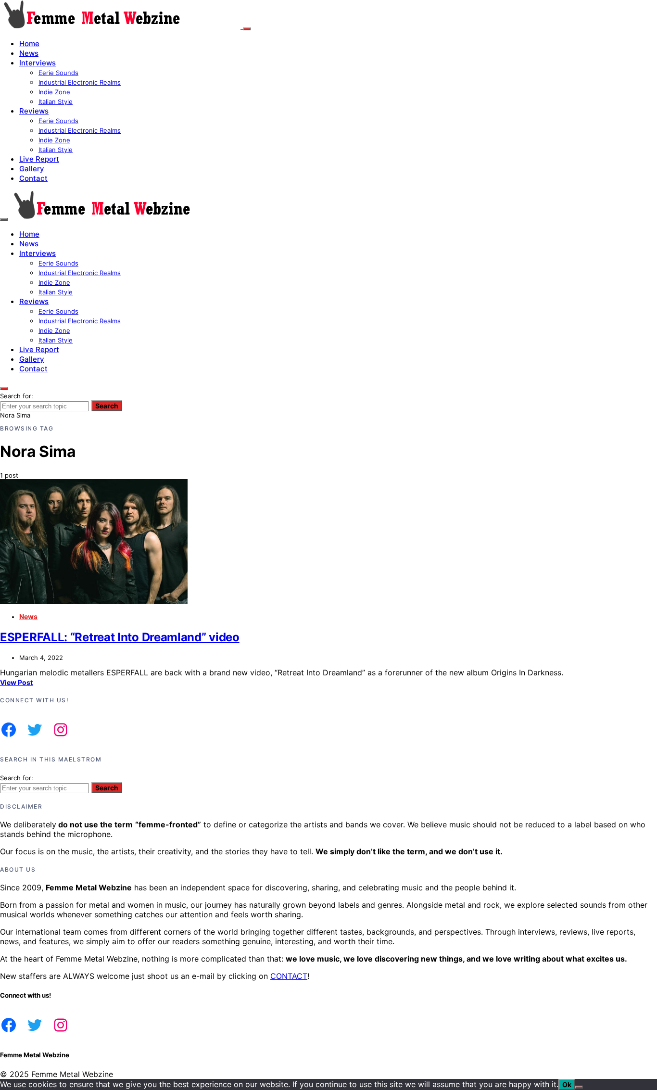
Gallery (31, 168)
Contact (33, 178)
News (28, 53)
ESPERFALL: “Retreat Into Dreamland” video (120, 637)
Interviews (37, 62)
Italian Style (55, 101)
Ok (566, 1084)
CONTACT (288, 976)
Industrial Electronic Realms (79, 82)
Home (29, 43)
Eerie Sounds (58, 72)
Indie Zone (54, 92)
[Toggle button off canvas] (247, 28)
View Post (16, 682)
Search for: (16, 396)
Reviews (34, 110)
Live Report (39, 159)
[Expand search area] (4, 219)
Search (106, 406)
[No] (579, 1087)
